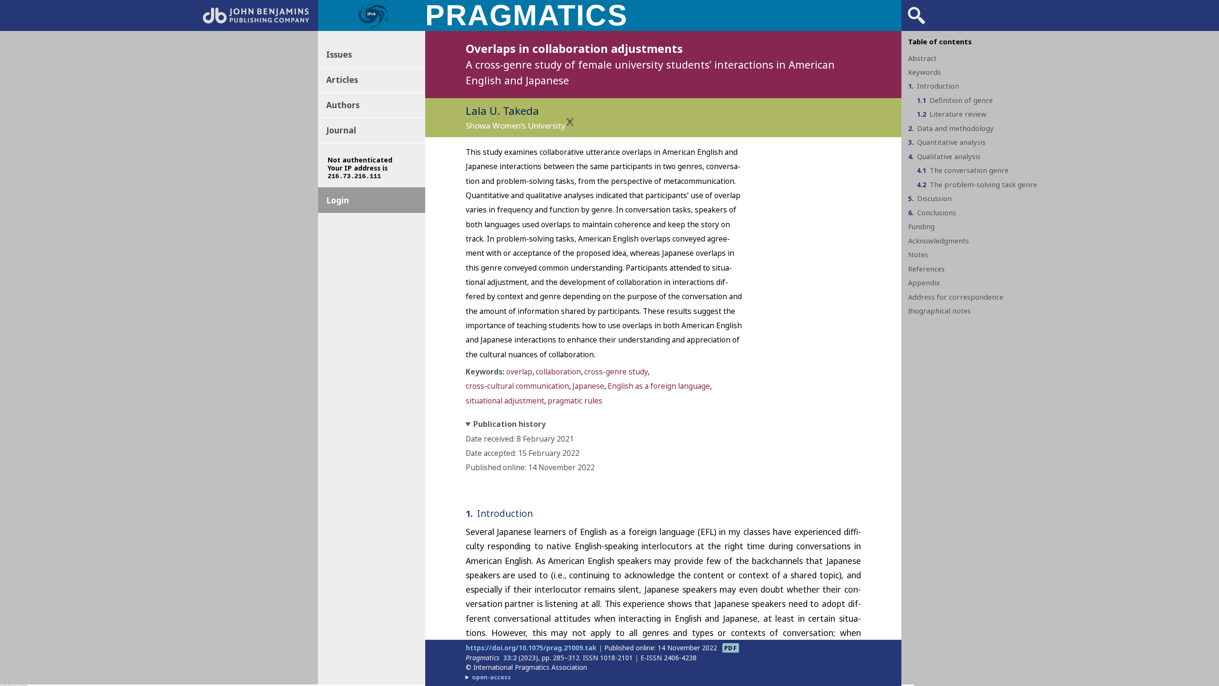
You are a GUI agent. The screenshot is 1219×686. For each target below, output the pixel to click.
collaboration (558, 371)
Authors (343, 105)
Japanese (588, 386)
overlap (519, 371)
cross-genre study (616, 371)
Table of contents (940, 41)
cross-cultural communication (517, 386)
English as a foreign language (659, 386)
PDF (730, 648)
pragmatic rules (575, 400)
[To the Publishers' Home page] (256, 20)
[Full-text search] (916, 24)
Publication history (509, 424)
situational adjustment (505, 400)
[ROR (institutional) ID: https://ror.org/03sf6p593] (570, 122)
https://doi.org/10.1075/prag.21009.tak (531, 647)
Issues (339, 54)
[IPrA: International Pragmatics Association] (372, 27)
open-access (491, 677)
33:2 (510, 657)
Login (338, 200)
